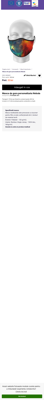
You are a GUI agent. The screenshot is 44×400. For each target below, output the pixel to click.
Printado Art (14, 95)
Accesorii (15, 69)
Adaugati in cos (22, 87)
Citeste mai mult (21, 391)
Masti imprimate (25, 69)
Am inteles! (22, 396)
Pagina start (6, 69)
